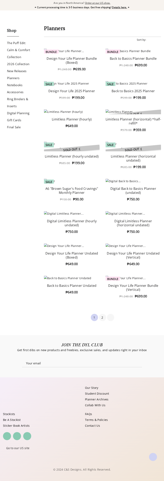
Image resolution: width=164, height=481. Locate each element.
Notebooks (15, 85)
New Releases (16, 71)
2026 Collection (18, 64)
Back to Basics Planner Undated (71, 286)
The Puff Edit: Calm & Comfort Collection (18, 50)
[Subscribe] (133, 362)
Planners (13, 78)
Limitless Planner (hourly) (72, 119)
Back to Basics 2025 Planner (133, 91)
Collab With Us (95, 405)
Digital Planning (18, 113)
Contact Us (92, 425)
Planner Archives (96, 399)
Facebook (17, 436)
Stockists (9, 414)
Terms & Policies (96, 420)
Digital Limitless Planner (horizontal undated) (133, 223)
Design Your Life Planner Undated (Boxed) (71, 255)
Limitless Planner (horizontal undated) (133, 158)
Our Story (91, 388)
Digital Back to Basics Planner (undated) (133, 191)
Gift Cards (14, 120)
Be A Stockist (12, 420)
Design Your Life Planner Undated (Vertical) (133, 255)
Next (110, 317)
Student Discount (97, 393)
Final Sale (14, 127)
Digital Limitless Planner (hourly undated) (72, 223)
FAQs (88, 414)
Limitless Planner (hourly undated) (72, 156)
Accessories (15, 92)
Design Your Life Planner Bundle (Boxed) (72, 61)
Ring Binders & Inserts (17, 102)
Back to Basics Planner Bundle (133, 59)
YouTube (27, 436)
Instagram (7, 436)
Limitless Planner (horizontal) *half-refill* (133, 121)
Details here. (119, 7)
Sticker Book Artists (16, 425)
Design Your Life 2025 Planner (71, 91)
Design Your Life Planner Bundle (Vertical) (133, 288)
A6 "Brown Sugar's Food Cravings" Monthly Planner (71, 191)
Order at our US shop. (97, 3)
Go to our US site (18, 448)
